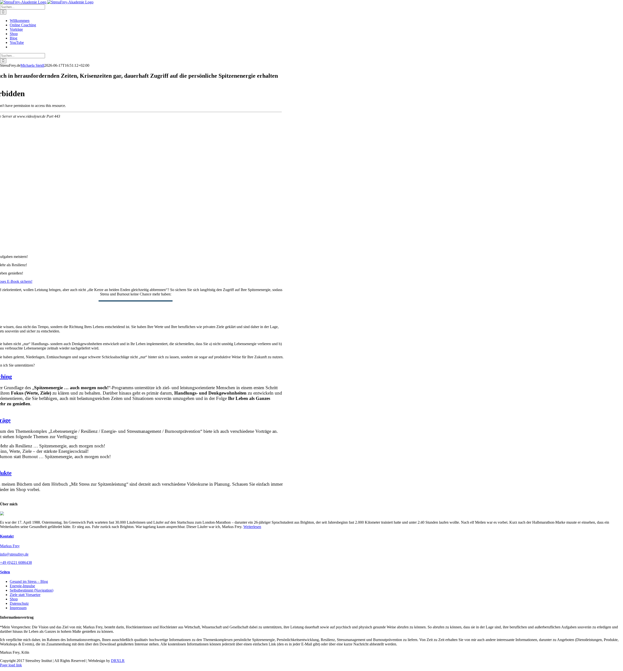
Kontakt (7, 536)
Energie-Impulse (22, 586)
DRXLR (118, 661)
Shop (14, 599)
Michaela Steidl (32, 65)
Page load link (11, 665)
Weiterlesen (252, 527)
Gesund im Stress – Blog (29, 581)
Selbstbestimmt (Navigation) (31, 590)
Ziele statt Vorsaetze (25, 595)
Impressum (18, 608)
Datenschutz (19, 603)
